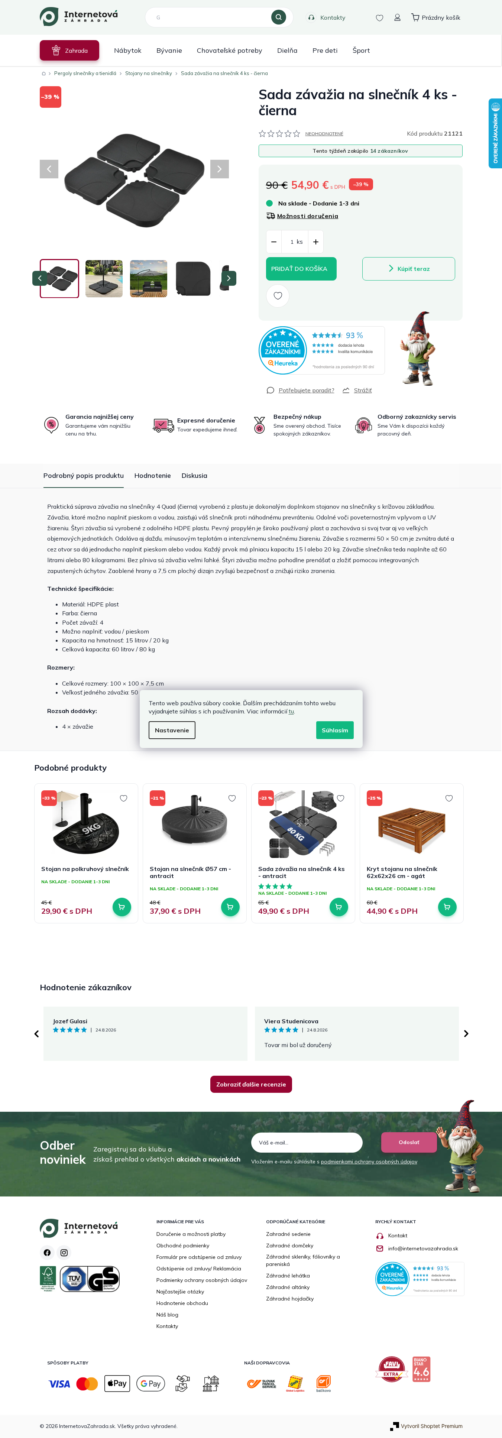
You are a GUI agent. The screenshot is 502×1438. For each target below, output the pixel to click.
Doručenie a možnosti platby (191, 1234)
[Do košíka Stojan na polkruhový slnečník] (122, 907)
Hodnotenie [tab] (153, 475)
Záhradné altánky (288, 1287)
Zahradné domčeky (289, 1245)
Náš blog (167, 1314)
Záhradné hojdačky (290, 1298)
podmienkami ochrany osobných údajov (369, 1161)
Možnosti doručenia (308, 216)
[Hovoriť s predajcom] (300, 390)
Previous (36, 1033)
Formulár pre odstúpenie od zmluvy (199, 1257)
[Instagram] (63, 1252)
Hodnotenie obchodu (182, 1303)
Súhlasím (335, 730)
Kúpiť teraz (414, 268)
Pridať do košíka (299, 268)
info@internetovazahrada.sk (423, 1248)
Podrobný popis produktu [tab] (83, 475)
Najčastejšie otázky (180, 1291)
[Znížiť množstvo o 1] (273, 242)
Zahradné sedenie (288, 1234)
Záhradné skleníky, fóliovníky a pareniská (303, 1260)
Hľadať (278, 17)
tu (291, 711)
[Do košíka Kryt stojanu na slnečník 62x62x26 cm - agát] (447, 907)
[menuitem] (69, 50)
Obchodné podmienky (182, 1245)
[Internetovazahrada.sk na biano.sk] (423, 1372)
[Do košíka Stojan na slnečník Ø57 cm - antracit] (230, 907)
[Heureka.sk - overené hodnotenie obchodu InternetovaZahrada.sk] (322, 350)
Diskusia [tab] (194, 475)
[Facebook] (47, 1252)
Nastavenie (172, 730)
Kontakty (333, 17)
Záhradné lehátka (288, 1275)
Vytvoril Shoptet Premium (432, 1426)
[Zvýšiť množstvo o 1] (315, 242)
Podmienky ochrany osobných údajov (201, 1280)
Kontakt (397, 1235)
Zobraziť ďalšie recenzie (251, 1084)
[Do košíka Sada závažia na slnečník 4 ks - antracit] (339, 907)
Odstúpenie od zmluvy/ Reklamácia (198, 1268)
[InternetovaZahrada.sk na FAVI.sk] (393, 1372)
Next (466, 1033)
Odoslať (409, 1142)
